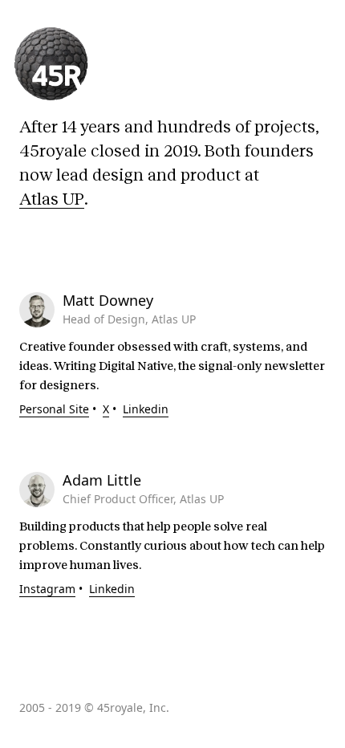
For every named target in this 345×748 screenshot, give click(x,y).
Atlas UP (51, 199)
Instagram (47, 588)
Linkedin (145, 409)
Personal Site (54, 409)
